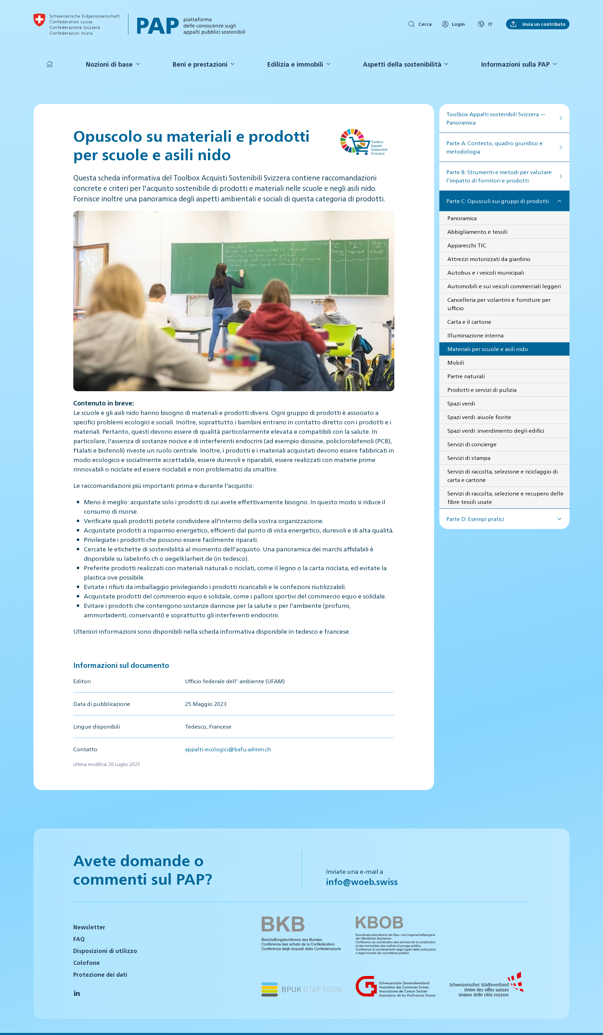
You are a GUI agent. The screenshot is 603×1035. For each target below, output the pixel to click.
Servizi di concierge (472, 444)
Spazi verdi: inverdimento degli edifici (495, 430)
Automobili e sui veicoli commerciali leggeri (504, 286)
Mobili (455, 362)
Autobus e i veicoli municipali (485, 272)
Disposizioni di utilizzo (105, 950)
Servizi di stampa (468, 457)
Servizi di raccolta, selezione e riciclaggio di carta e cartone (502, 475)
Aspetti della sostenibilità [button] (402, 64)
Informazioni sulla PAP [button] (515, 64)
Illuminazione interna (475, 335)
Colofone (86, 962)
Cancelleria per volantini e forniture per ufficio (499, 304)
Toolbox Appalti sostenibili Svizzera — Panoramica (496, 118)
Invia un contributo (543, 24)
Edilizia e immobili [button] (295, 64)
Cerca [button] (425, 24)
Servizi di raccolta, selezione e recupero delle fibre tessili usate (505, 497)
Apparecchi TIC (466, 245)
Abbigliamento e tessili (477, 231)
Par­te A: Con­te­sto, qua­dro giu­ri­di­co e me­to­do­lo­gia (494, 147)
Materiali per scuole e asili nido (487, 348)
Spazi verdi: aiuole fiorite (479, 416)
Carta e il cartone (469, 321)
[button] (589, 1020)
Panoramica (462, 218)
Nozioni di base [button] (109, 64)
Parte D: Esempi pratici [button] (475, 518)
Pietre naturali (466, 376)
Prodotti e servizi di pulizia (481, 389)
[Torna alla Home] (76, 24)
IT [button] (490, 24)
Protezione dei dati (100, 974)
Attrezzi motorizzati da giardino (488, 258)
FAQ (79, 939)
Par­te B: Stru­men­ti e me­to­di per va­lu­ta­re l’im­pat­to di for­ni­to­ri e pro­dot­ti (499, 176)
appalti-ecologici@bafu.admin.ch (228, 749)
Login (458, 24)
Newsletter (89, 927)
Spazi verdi (461, 403)
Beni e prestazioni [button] (200, 64)
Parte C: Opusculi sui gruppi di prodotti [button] (497, 200)
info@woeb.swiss (362, 881)
